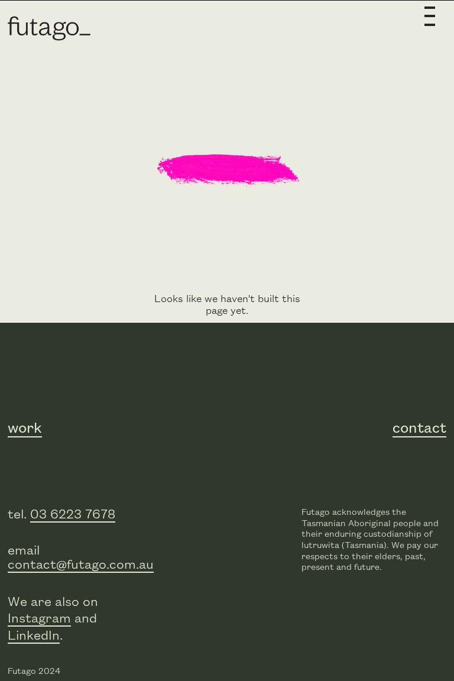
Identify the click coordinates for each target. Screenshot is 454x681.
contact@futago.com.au (81, 565)
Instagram (39, 618)
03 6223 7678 (72, 514)
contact (419, 428)
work (25, 428)
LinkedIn (34, 636)
